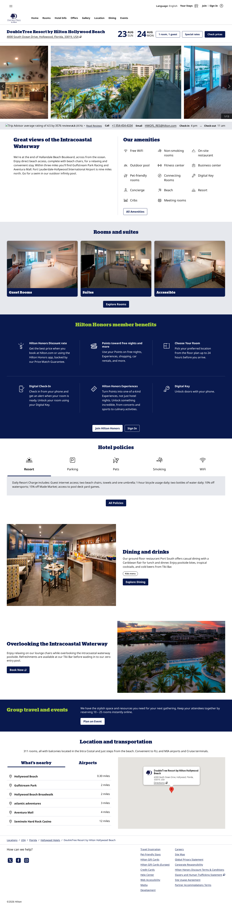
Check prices (216, 34)
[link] (122, 125)
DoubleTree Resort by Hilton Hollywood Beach (90, 840)
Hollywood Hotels (50, 840)
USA (23, 840)
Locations (12, 840)
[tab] (29, 465)
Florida (33, 840)
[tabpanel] (116, 485)
